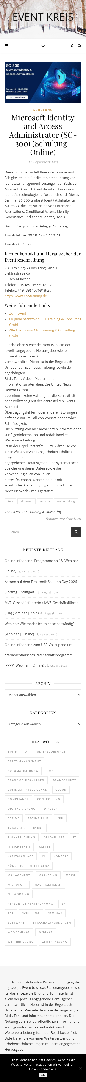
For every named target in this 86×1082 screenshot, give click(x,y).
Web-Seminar (19, 932)
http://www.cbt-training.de (26, 296)
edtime (13, 818)
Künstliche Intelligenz (28, 865)
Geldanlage (54, 837)
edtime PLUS (38, 818)
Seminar (55, 913)
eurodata (16, 827)
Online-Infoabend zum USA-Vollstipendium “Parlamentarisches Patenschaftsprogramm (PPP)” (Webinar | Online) (39, 654)
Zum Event (17, 313)
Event (38, 827)
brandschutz (64, 780)
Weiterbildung (66, 501)
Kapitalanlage (20, 856)
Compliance (18, 799)
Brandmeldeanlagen (26, 780)
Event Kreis (43, 16)
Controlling (48, 799)
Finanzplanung (21, 837)
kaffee (44, 846)
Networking (18, 894)
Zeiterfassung (54, 941)
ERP (60, 818)
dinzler (51, 808)
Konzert (61, 856)
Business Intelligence (27, 789)
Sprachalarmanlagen (52, 922)
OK (43, 1075)
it (74, 837)
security (45, 501)
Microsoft (26, 501)
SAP (11, 913)
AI (27, 751)
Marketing (48, 875)
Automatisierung (23, 770)
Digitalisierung (22, 808)
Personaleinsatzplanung (30, 903)
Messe (71, 875)
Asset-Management (24, 761)
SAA (65, 903)
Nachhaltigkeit (48, 884)
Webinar (46, 932)
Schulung (43, 110)
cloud (61, 789)
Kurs (10, 501)
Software (16, 922)
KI (43, 856)
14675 (12, 751)
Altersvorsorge (51, 751)
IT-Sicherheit (19, 846)
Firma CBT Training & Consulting (36, 511)
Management (19, 875)
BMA (50, 770)
